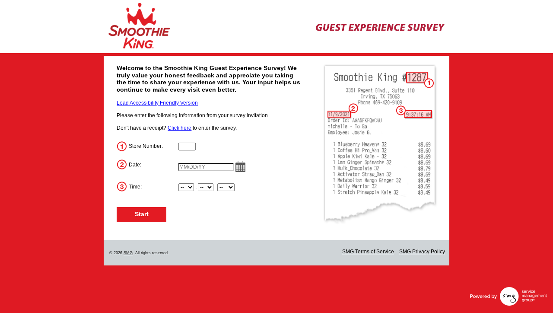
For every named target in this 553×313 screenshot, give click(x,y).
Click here (179, 128)
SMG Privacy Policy (422, 252)
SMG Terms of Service (368, 252)
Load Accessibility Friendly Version (157, 103)
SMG (128, 253)
